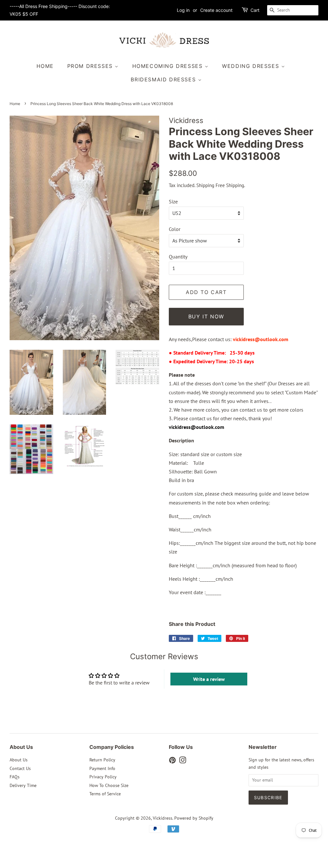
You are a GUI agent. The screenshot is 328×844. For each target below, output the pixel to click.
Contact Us (20, 768)
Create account (216, 10)
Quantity (178, 256)
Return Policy (102, 760)
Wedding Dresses (251, 66)
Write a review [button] (209, 679)
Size (173, 201)
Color (174, 229)
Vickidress (162, 818)
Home (45, 66)
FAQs (15, 777)
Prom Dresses (91, 66)
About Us (19, 760)
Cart (254, 10)
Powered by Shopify (193, 818)
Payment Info (102, 768)
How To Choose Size (108, 785)
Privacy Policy (103, 777)
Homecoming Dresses (168, 66)
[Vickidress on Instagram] (182, 761)
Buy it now (206, 316)
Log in (183, 10)
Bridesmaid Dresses (164, 79)
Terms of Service (105, 794)
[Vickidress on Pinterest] (172, 761)
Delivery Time (23, 785)
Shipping (205, 185)
